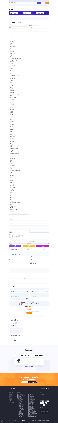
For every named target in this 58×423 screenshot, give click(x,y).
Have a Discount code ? (13, 331)
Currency (30, 230)
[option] (19, 35)
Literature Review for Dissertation (32, 411)
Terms (29, 311)
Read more (18, 254)
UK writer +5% (31, 262)
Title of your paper (11, 219)
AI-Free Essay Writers (19, 396)
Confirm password (31, 30)
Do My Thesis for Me (30, 401)
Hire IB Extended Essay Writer (31, 408)
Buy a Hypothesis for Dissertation (20, 409)
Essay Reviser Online (30, 404)
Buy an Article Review (19, 416)
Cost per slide (13, 237)
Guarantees (10, 400)
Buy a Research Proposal (20, 413)
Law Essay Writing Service (31, 409)
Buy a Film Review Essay (20, 408)
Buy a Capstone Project (19, 403)
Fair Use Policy (43, 420)
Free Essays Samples (11, 396)
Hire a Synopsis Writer (30, 406)
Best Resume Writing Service (20, 399)
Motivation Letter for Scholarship (31, 412)
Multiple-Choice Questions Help (31, 414)
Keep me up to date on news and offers (34, 25)
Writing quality (10, 244)
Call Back (41, 395)
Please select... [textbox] (10, 223)
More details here (32, 306)
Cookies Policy (37, 311)
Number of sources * (31, 241)
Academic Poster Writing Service (20, 394)
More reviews (29, 366)
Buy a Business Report (19, 402)
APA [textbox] (9, 262)
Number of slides (14, 233)
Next (44, 361)
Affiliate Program (10, 397)
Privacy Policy (32, 311)
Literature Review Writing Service (32, 410)
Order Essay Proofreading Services (32, 416)
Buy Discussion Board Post (31, 400)
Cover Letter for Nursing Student (31, 399)
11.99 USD (16, 237)
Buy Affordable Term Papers (20, 414)
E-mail (9, 24)
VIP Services (10, 395)
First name (10, 27)
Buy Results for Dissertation (31, 394)
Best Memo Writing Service (20, 398)
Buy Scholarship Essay (30, 395)
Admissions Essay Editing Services (21, 395)
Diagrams (10, 241)
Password (10, 30)
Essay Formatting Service (31, 402)
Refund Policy (47, 420)
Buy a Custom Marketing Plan (20, 405)
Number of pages (10, 233)
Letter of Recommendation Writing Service (32, 413)
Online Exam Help (30, 415)
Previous (14, 361)
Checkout (15, 340)
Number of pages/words (11, 230)
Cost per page (10, 237)
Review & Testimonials (11, 402)
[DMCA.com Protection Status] (25, 420)
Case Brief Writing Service (31, 396)
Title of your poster (20, 219)
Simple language (33, 263)
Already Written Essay (19, 397)
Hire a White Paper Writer (31, 407)
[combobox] (19, 34)
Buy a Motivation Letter (19, 411)
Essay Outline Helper (30, 403)
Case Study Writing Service (31, 397)
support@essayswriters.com (43, 398)
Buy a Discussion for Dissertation (20, 406)
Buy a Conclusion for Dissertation (20, 404)
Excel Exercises (30, 405)
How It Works (10, 398)
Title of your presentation (15, 219)
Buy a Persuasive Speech (20, 412)
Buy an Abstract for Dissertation (20, 415)
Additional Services (11, 394)
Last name (30, 27)
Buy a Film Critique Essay (20, 407)
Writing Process (10, 399)
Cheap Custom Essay (30, 398)
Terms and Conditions (34, 420)
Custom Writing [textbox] (31, 223)
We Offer (10, 401)
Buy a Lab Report (19, 410)
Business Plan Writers (19, 401)
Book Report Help (19, 400)
